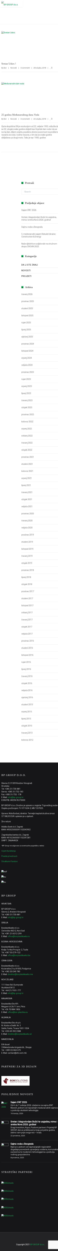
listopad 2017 (27, 605)
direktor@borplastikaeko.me (20, 974)
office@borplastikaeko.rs (19, 936)
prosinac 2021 (27, 457)
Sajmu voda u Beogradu (32, 227)
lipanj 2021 (26, 485)
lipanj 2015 (26, 719)
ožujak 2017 (26, 627)
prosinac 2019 (27, 535)
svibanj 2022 (27, 436)
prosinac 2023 (27, 372)
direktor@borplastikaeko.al (20, 1034)
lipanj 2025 (26, 329)
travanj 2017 (27, 619)
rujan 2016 (26, 662)
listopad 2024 (27, 351)
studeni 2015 (27, 704)
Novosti (13, 68)
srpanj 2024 (26, 358)
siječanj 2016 (27, 697)
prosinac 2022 (27, 414)
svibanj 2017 (27, 612)
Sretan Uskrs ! (8, 63)
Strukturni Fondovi (9, 861)
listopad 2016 (27, 655)
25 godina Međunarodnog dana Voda (20, 114)
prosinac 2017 (27, 591)
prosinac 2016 (27, 641)
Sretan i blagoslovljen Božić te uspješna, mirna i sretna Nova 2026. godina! (34, 1123)
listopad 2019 (27, 549)
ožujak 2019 (26, 563)
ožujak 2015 (26, 726)
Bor (5, 68)
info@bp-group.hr (16, 797)
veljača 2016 (27, 690)
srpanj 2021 (26, 478)
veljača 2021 (27, 506)
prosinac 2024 (27, 344)
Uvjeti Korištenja (8, 851)
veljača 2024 (27, 365)
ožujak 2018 (26, 584)
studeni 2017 (27, 598)
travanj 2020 (27, 520)
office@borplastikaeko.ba (19, 955)
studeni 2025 (27, 308)
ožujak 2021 (26, 499)
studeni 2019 (27, 542)
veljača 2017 (27, 634)
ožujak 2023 (26, 407)
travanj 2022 (27, 443)
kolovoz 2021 (27, 471)
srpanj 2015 (26, 711)
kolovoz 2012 (27, 740)
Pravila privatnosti (9, 856)
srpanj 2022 (26, 429)
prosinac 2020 (27, 513)
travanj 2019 (27, 556)
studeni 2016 (27, 648)
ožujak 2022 (26, 450)
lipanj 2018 (26, 577)
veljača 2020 (27, 528)
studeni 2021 (27, 464)
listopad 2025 (27, 315)
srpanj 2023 (26, 386)
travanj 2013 (27, 733)
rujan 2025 (26, 322)
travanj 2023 (27, 400)
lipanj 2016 (26, 669)
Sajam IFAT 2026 (28, 210)
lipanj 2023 (26, 393)
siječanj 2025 (27, 337)
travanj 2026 (27, 294)
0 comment (25, 68)
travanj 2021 (27, 492)
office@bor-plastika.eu (18, 1012)
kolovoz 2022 (27, 421)
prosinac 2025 (27, 301)
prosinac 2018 (27, 570)
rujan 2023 (26, 379)
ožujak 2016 (26, 683)
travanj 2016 (27, 676)
